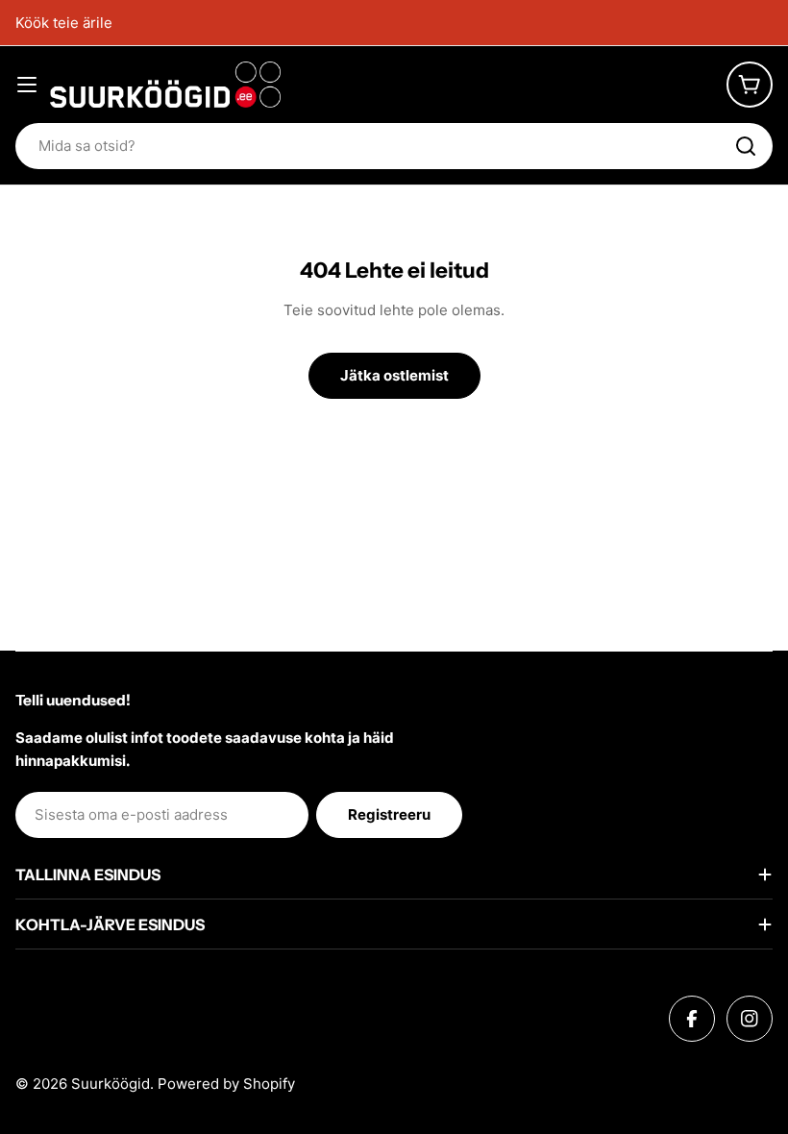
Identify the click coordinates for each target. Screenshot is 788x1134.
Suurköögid (110, 1083)
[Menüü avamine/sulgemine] (26, 84)
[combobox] (394, 146)
